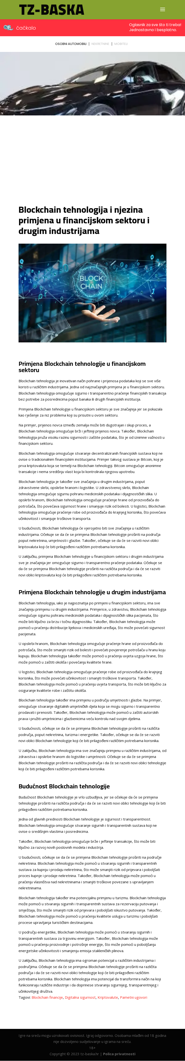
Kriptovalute (108, 997)
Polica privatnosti (119, 1053)
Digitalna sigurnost (80, 997)
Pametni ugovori (133, 997)
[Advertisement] (92, 161)
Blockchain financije (47, 997)
